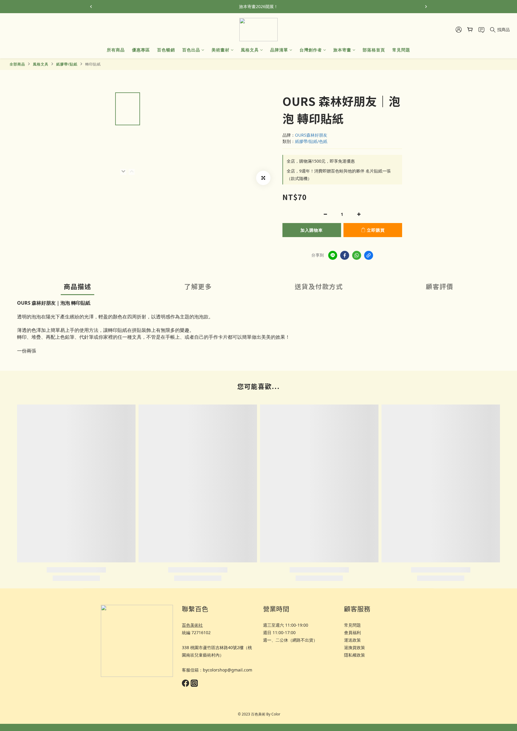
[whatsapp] (356, 255)
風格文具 (250, 50)
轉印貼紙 (93, 64)
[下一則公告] (426, 6)
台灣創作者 (310, 50)
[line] (332, 255)
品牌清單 (279, 50)
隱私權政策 (354, 655)
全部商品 (17, 64)
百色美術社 (192, 625)
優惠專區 (141, 50)
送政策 (354, 640)
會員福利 (352, 632)
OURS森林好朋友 (311, 135)
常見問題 (401, 50)
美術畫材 (220, 50)
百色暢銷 (166, 50)
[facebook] (344, 255)
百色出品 (191, 50)
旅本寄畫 (342, 50)
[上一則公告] (91, 6)
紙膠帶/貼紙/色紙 (311, 141)
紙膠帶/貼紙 (66, 64)
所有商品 (116, 50)
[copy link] (368, 255)
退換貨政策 (354, 647)
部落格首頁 (374, 50)
